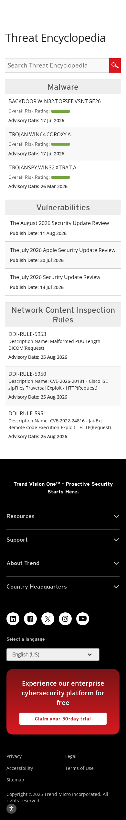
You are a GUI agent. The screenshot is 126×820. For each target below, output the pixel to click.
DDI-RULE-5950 (27, 373)
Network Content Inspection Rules (63, 314)
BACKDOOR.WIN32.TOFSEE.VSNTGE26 (54, 101)
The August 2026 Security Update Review (59, 223)
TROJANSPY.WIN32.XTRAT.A (42, 167)
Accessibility (19, 768)
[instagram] (65, 618)
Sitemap (15, 780)
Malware (63, 87)
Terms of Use (79, 768)
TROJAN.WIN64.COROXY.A (39, 134)
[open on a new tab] (47, 618)
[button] (53, 654)
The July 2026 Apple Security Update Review (62, 250)
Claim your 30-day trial (55, 717)
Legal (71, 756)
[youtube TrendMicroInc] (82, 618)
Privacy (14, 756)
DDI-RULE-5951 (27, 413)
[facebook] (30, 618)
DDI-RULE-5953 (27, 334)
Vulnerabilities (63, 207)
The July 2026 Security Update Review (55, 277)
